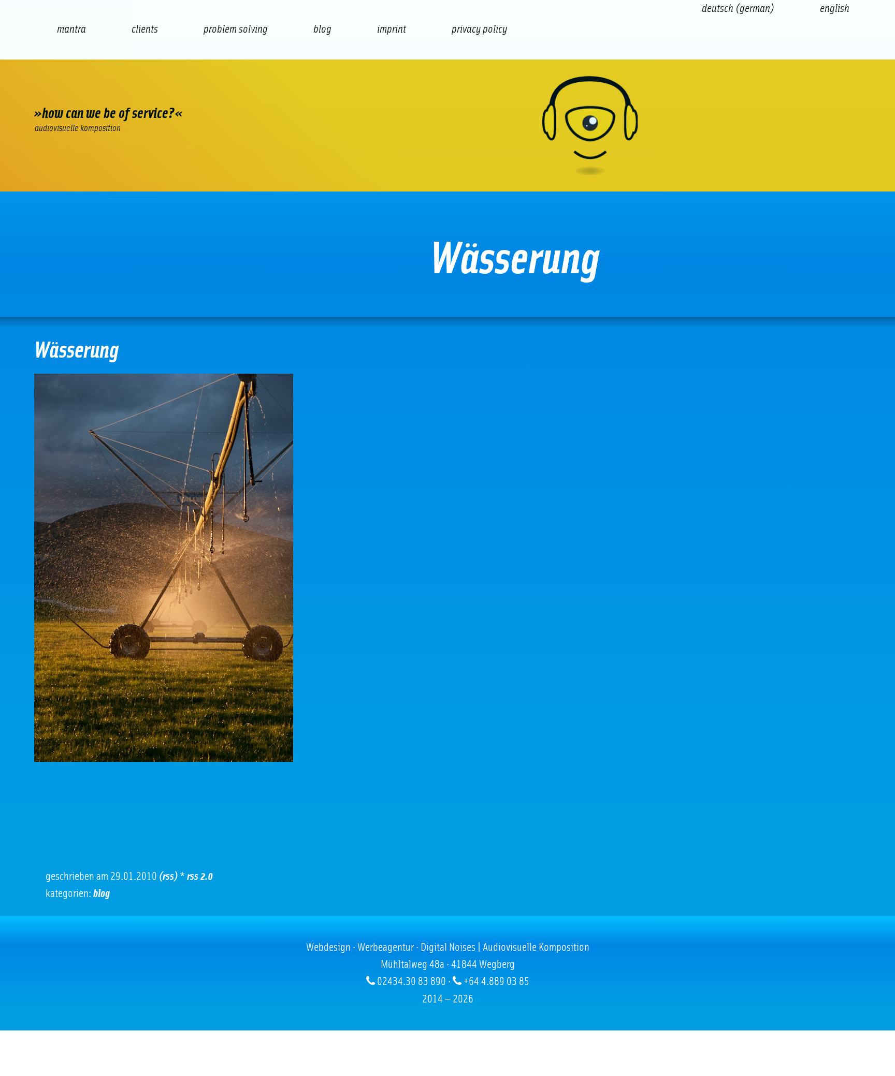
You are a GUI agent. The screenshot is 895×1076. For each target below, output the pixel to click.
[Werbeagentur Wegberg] (447, 125)
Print (347, 90)
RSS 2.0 (200, 876)
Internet (63, 90)
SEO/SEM (177, 90)
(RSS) (168, 876)
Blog (101, 893)
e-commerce (120, 90)
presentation (290, 90)
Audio (233, 90)
